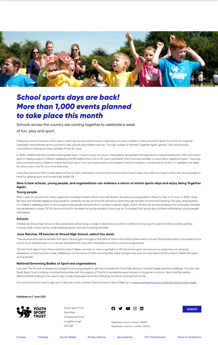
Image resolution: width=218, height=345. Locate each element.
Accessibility (125, 337)
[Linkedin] (141, 309)
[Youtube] (128, 309)
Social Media (68, 337)
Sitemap (43, 337)
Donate (192, 309)
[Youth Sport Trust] (31, 312)
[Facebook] (113, 309)
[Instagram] (135, 309)
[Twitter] (120, 309)
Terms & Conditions (189, 337)
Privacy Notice (97, 337)
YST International (155, 337)
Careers (21, 337)
